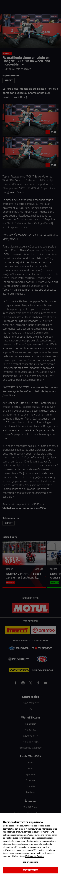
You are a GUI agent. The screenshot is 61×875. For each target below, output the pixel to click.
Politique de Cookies (34, 856)
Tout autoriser (30, 870)
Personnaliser (30, 862)
